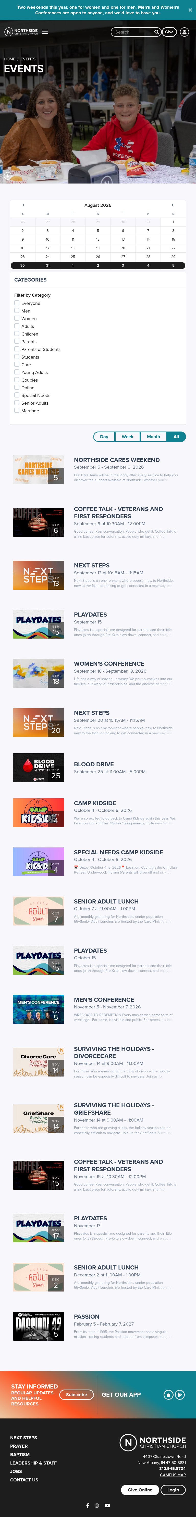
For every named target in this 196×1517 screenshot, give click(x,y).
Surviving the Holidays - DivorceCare (114, 1052)
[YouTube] (107, 1505)
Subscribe (76, 1394)
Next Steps (91, 565)
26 (23, 221)
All (176, 436)
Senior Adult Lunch (106, 901)
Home (9, 59)
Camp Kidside (95, 803)
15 (173, 239)
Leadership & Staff (33, 1463)
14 (148, 239)
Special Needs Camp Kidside (118, 852)
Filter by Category (32, 295)
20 (123, 248)
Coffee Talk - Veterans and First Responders (118, 512)
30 (123, 221)
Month (153, 436)
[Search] (156, 32)
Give (169, 32)
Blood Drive (94, 764)
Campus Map (173, 1475)
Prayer (19, 1446)
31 (148, 221)
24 (48, 256)
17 (47, 248)
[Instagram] (97, 1505)
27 (48, 221)
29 (98, 221)
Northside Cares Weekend (117, 459)
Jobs (16, 1471)
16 (22, 248)
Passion (87, 1316)
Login (173, 1490)
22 (173, 248)
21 (148, 248)
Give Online (140, 1490)
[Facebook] (87, 1505)
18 (73, 248)
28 (73, 221)
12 (98, 239)
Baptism (20, 1454)
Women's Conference (109, 663)
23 (23, 256)
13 (123, 239)
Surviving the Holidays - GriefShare (114, 1109)
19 (98, 248)
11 (73, 239)
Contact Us (24, 1480)
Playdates (90, 614)
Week (127, 436)
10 (48, 239)
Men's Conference (104, 999)
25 (73, 256)
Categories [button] (30, 280)
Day (104, 436)
